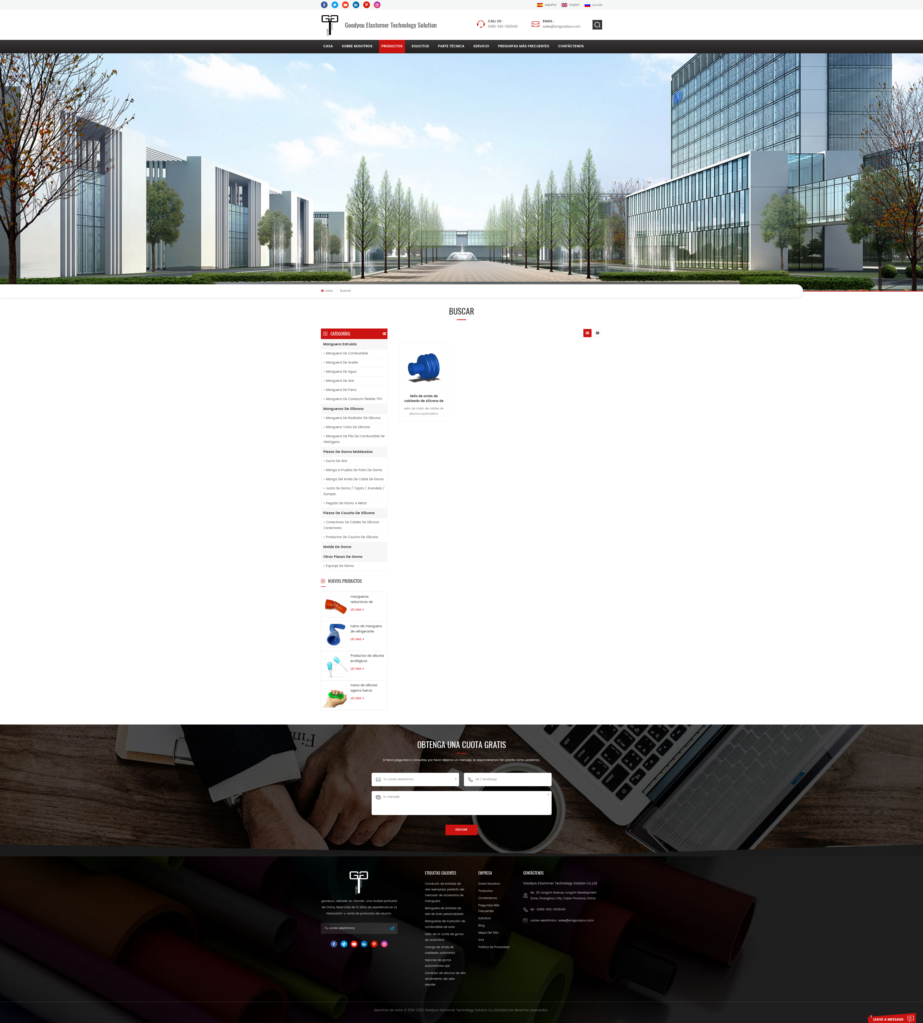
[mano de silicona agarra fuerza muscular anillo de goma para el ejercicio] (336, 695)
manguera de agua (341, 371)
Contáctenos (571, 46)
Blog (481, 925)
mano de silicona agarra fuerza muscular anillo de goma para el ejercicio (364, 688)
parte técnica (451, 46)
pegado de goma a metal (346, 503)
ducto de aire (336, 461)
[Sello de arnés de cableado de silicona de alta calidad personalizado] (423, 368)
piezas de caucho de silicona (349, 513)
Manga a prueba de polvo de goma (354, 470)
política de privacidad (493, 947)
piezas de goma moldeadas (348, 452)
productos (392, 46)
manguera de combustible (347, 353)
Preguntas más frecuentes (523, 46)
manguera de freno (341, 390)
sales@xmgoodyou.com (561, 24)
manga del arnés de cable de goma (355, 479)
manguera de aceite (342, 362)
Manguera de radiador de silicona (353, 418)
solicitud (420, 46)
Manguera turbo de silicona (348, 427)
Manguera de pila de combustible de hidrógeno (354, 439)
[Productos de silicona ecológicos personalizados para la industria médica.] (336, 665)
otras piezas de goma (342, 557)
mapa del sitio (488, 933)
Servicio (481, 46)
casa (328, 46)
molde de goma (337, 547)
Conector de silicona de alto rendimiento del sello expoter (445, 979)
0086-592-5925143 (503, 24)
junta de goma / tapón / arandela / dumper (354, 491)
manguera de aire (340, 381)
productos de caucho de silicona (352, 537)
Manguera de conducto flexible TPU (354, 399)
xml (481, 940)
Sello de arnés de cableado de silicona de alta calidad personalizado (423, 399)
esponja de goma (340, 566)
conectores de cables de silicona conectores (351, 525)
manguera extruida (340, 344)
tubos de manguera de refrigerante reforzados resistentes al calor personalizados (366, 629)
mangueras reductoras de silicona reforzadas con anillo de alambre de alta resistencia (367, 599)
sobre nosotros (357, 46)
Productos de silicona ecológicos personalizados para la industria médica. (367, 658)
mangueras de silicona (343, 409)
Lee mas (356, 610)
